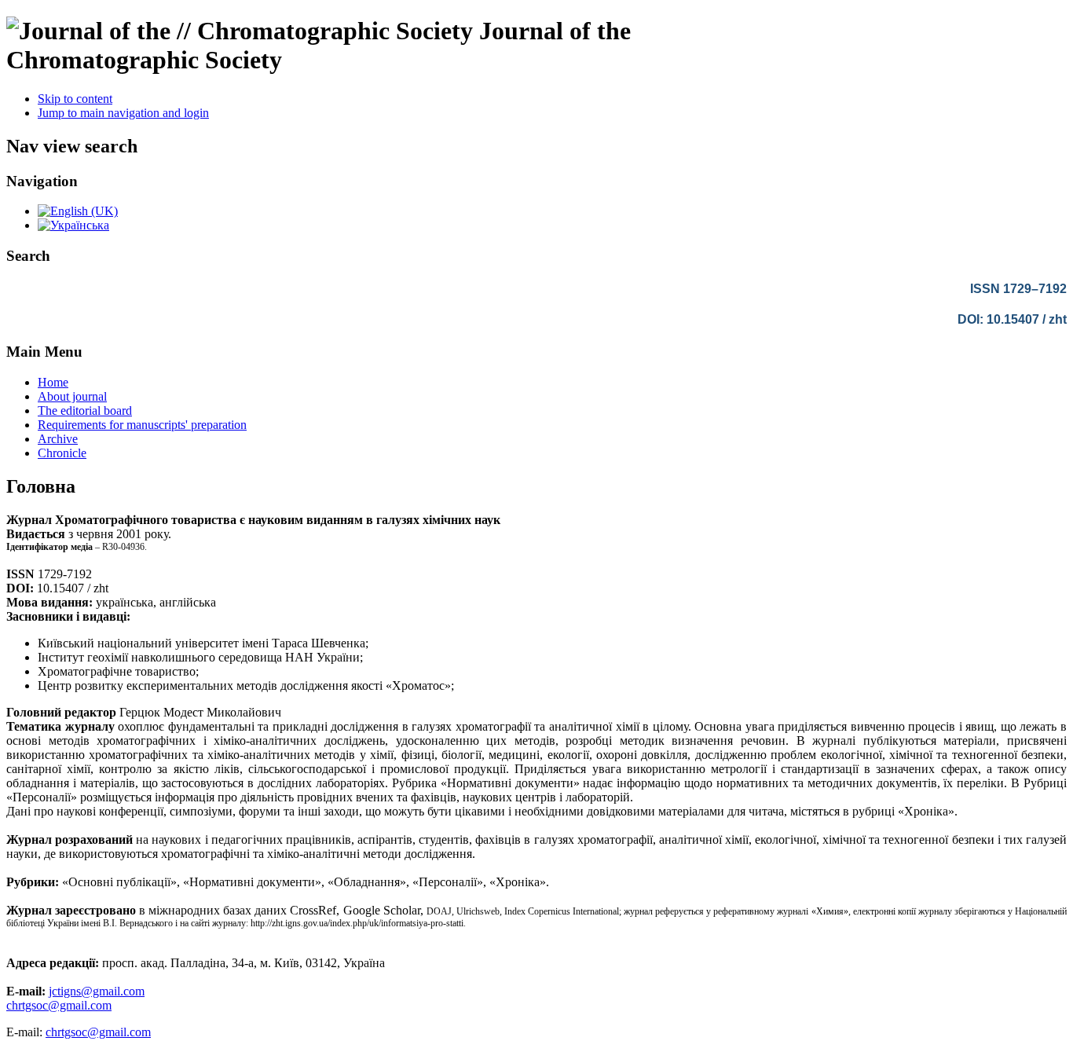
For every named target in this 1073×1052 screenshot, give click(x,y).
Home (53, 382)
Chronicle (62, 453)
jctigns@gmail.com (97, 991)
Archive (58, 438)
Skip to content (75, 98)
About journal (72, 396)
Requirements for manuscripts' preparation (142, 424)
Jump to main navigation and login (123, 112)
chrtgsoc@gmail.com (59, 1005)
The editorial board (85, 410)
